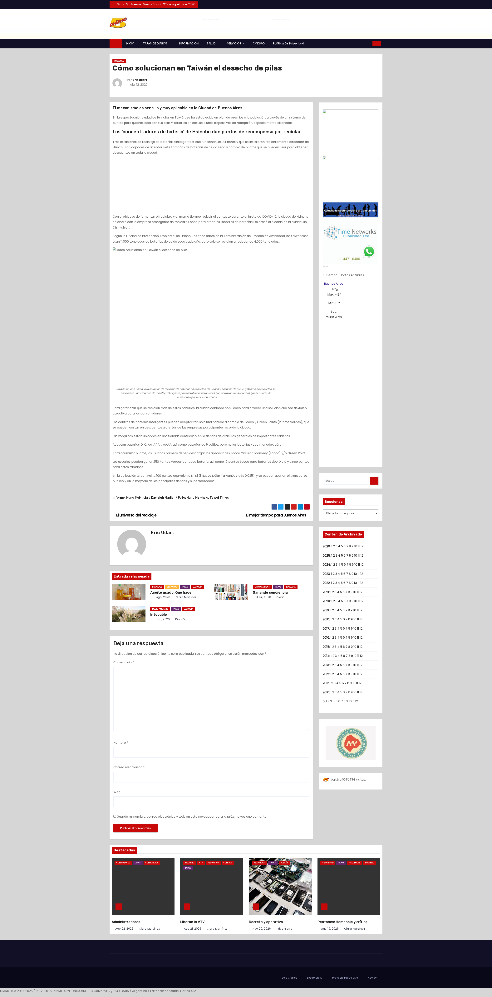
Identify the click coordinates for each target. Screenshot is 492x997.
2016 (326, 637)
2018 (326, 619)
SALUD (211, 43)
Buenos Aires (333, 283)
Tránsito (189, 862)
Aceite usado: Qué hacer (171, 592)
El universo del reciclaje (136, 515)
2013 (326, 665)
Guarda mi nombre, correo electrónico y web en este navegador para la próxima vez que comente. (192, 816)
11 (359, 555)
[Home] (116, 43)
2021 (326, 592)
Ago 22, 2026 (124, 929)
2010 (326, 692)
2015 (326, 647)
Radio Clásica (288, 978)
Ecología (119, 61)
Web (117, 792)
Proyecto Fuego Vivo (345, 978)
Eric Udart (140, 80)
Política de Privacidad (288, 43)
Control (228, 862)
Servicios (172, 586)
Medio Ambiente (262, 586)
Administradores (126, 922)
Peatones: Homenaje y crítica (342, 922)
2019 (326, 610)
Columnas (354, 862)
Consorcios (151, 862)
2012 (326, 674)
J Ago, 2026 (161, 597)
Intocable (158, 614)
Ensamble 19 (314, 978)
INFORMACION (189, 43)
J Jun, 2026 (161, 619)
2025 (326, 555)
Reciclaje (157, 586)
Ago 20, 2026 (262, 929)
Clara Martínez (186, 597)
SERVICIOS (234, 43)
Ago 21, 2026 (192, 929)
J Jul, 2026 (263, 597)
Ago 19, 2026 (330, 929)
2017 (326, 628)
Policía (284, 862)
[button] (368, 43)
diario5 (281, 597)
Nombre (120, 742)
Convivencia (123, 862)
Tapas (185, 586)
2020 (326, 601)
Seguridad (213, 862)
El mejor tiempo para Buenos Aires (276, 515)
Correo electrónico (129, 767)
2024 (326, 564)
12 (362, 555)
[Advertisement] (211, 185)
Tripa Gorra (283, 929)
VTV (201, 862)
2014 (326, 656)
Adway (372, 978)
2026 (326, 546)
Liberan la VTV (192, 922)
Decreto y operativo (266, 922)
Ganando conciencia (270, 592)
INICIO (130, 43)
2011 (325, 683)
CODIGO (259, 43)
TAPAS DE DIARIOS (156, 43)
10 (355, 555)
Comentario (123, 662)
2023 (326, 574)
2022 (326, 583)
